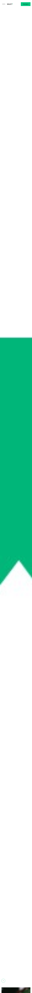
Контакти (25, 4)
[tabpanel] (16, 496)
